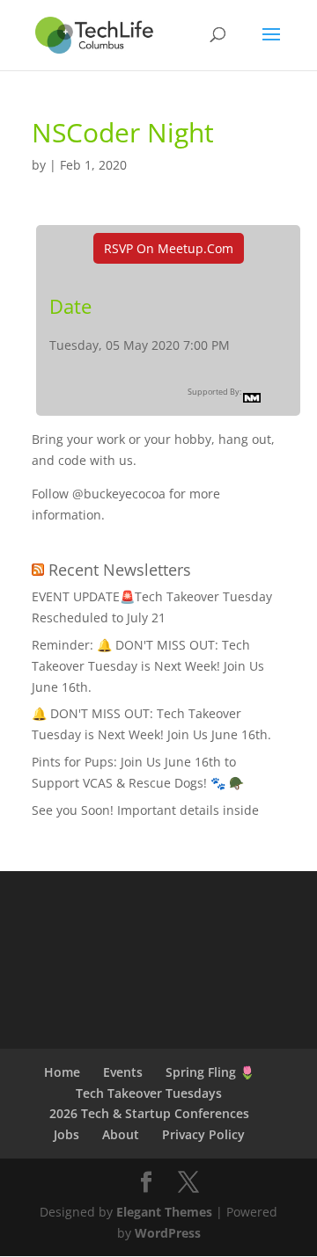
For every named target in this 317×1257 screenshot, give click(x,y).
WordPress (168, 1232)
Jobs (66, 1134)
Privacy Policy (203, 1134)
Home (62, 1072)
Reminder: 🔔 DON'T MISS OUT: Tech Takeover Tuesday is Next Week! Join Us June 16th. (148, 665)
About (120, 1134)
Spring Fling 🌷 (210, 1072)
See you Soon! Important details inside (145, 810)
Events (123, 1072)
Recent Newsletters (119, 569)
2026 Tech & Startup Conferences (149, 1113)
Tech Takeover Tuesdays (149, 1093)
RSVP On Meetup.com (168, 248)
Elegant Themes (164, 1211)
